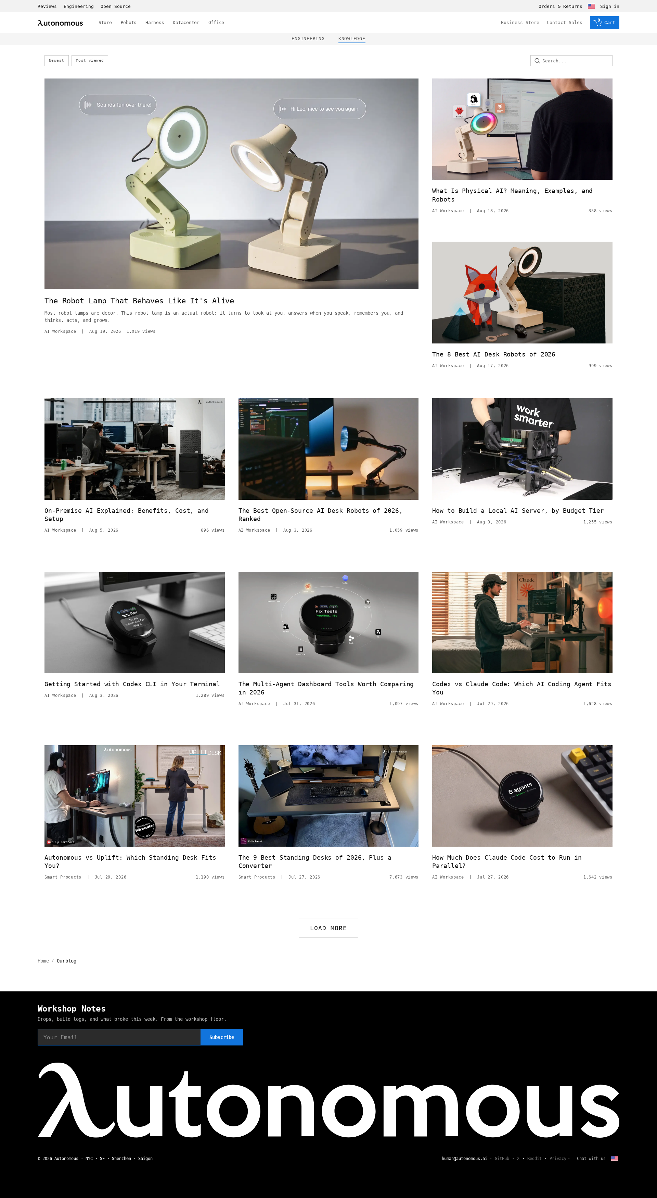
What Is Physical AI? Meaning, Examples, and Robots (512, 195)
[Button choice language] (591, 6)
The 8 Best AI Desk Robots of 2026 (493, 354)
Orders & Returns (560, 6)
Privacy (558, 1158)
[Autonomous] (60, 23)
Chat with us (591, 1158)
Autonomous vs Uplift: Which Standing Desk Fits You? (130, 861)
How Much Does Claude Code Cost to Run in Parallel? (506, 861)
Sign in (609, 6)
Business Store (520, 22)
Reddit (534, 1158)
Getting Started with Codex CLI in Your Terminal (132, 684)
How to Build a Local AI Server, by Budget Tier (518, 510)
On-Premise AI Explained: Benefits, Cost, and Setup (126, 514)
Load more (328, 928)
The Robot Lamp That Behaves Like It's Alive (139, 301)
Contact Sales (564, 22)
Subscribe (221, 1037)
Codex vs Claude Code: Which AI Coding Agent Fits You (521, 688)
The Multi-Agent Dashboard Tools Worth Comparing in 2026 (326, 688)
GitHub (502, 1158)
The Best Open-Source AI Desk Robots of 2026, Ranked (321, 514)
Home (43, 961)
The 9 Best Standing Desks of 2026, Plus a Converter (315, 861)
